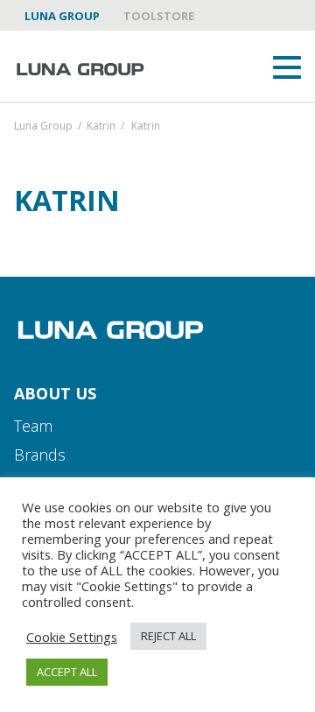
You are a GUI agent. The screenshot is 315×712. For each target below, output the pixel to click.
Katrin (101, 127)
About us (55, 393)
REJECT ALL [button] (168, 636)
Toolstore (158, 16)
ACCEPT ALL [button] (67, 672)
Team (33, 425)
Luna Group (62, 16)
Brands (40, 454)
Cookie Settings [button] (71, 637)
